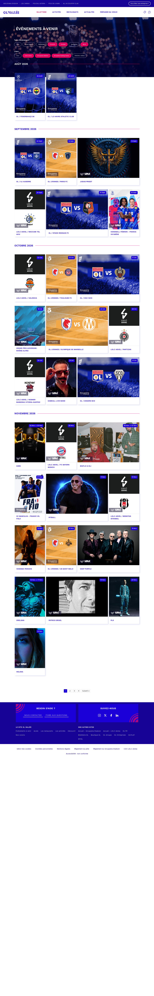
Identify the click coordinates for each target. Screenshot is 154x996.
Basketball (41, 44)
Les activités (60, 731)
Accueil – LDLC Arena (111, 731)
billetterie (42, 12)
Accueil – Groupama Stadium (89, 731)
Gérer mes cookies (24, 749)
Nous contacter (33, 715)
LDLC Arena (28, 55)
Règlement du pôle (81, 749)
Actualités (89, 12)
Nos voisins (20, 735)
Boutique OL (96, 735)
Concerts (52, 44)
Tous (17, 44)
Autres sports (29, 44)
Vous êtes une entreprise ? (139, 3)
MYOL (80, 739)
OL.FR (125, 731)
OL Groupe (107, 735)
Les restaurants (47, 731)
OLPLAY (131, 735)
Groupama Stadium (42, 55)
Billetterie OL (83, 735)
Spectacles (74, 44)
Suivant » (85, 691)
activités (56, 12)
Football (63, 44)
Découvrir (72, 731)
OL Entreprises (120, 735)
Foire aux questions (56, 715)
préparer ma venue (108, 12)
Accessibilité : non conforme (77, 754)
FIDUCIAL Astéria (79, 55)
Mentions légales (63, 749)
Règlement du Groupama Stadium (106, 749)
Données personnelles (44, 749)
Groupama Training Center (61, 55)
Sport (84, 44)
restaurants (72, 12)
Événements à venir (23, 731)
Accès (36, 731)
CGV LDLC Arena (130, 749)
